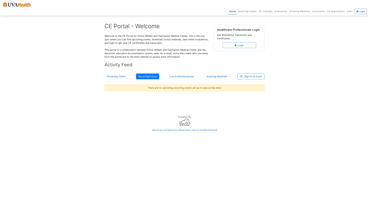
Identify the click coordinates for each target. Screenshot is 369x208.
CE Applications (335, 11)
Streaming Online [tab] (116, 76)
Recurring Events (247, 11)
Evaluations (281, 11)
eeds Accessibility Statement (204, 130)
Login (361, 11)
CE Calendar (265, 11)
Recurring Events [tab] (147, 76)
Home (233, 11)
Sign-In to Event (252, 76)
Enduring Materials (300, 11)
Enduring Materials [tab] (217, 76)
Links (349, 11)
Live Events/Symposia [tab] (182, 76)
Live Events (318, 11)
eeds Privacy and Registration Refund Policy (171, 130)
